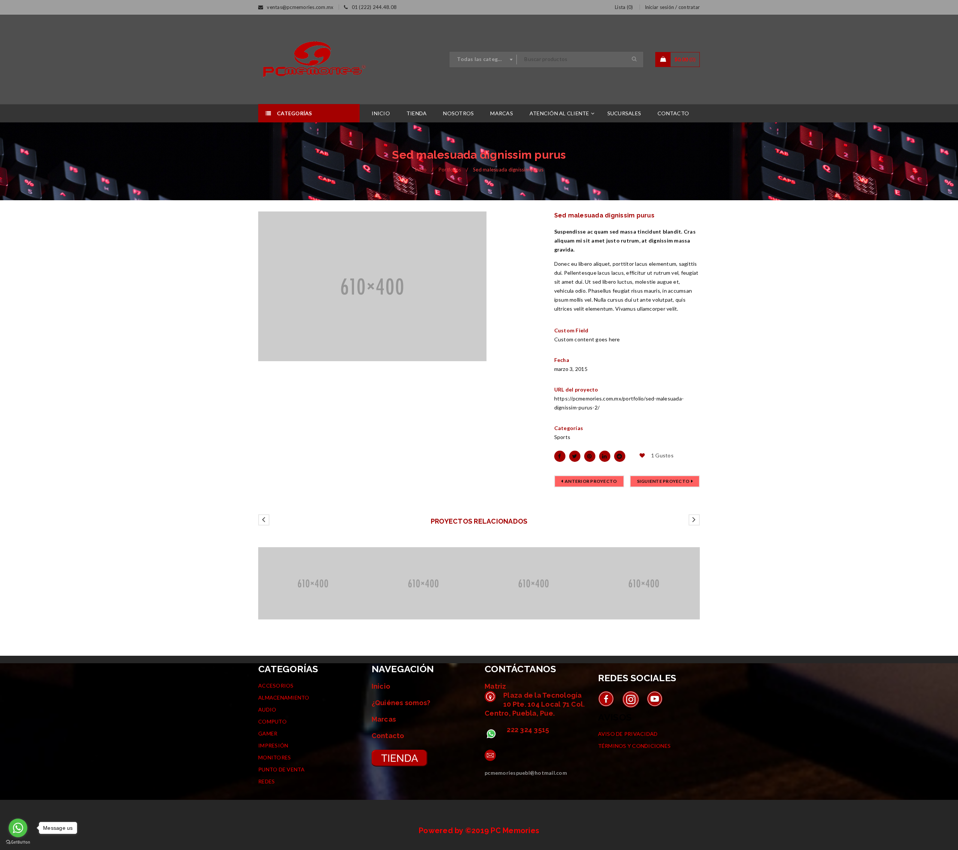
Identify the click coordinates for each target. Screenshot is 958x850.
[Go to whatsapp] (18, 828)
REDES (266, 781)
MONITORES (274, 757)
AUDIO (267, 709)
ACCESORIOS (276, 685)
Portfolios (450, 170)
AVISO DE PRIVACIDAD (628, 734)
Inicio (421, 170)
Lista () (624, 7)
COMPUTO (272, 721)
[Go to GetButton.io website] (18, 842)
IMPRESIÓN (273, 745)
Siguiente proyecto (663, 481)
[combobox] (483, 59)
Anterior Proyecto (591, 481)
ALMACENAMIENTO (283, 697)
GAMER (267, 733)
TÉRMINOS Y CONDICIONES (634, 746)
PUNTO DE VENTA (281, 769)
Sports (562, 437)
